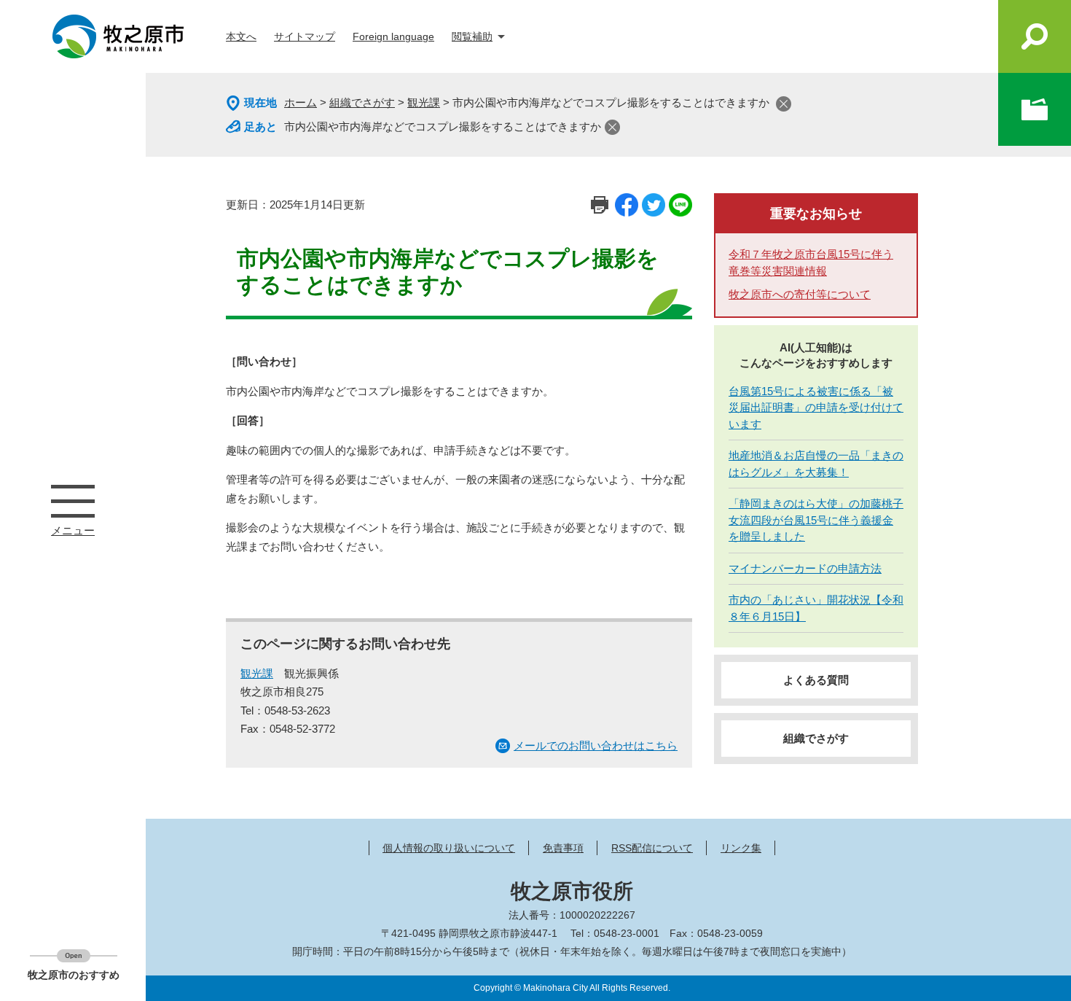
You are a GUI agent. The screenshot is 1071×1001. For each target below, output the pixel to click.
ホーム (300, 102)
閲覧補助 (472, 36)
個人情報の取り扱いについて (448, 848)
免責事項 (563, 848)
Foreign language (393, 36)
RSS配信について (652, 848)
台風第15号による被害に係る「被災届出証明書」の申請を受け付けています (816, 407)
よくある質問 (816, 680)
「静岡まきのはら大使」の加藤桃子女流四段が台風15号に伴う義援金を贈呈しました (816, 519)
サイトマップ (304, 36)
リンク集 (741, 848)
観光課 (423, 102)
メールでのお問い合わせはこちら (596, 745)
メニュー (73, 501)
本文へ (241, 36)
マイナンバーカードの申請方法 (805, 568)
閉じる (783, 104)
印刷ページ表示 (599, 205)
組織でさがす (362, 102)
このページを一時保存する (1034, 109)
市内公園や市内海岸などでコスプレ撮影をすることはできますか (442, 126)
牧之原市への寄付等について (800, 294)
